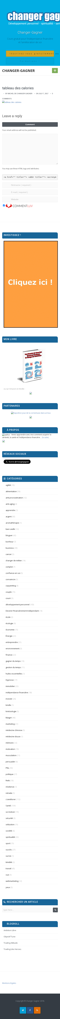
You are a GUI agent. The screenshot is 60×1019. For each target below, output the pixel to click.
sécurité (9, 818)
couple (9, 592)
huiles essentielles (14, 673)
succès (9, 849)
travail (8, 868)
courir (8, 598)
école (8, 617)
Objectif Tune (9, 936)
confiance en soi (13, 573)
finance (9, 654)
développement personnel (17, 604)
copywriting (11, 585)
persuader (10, 761)
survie (8, 856)
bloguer (9, 535)
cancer (9, 554)
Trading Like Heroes (12, 949)
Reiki (8, 780)
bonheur (9, 541)
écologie (9, 623)
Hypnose (10, 680)
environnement (12, 648)
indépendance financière (17, 692)
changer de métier (14, 560)
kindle (8, 705)
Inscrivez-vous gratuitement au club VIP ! (32, 54)
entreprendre (12, 642)
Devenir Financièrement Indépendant (22, 610)
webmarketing (12, 881)
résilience (10, 786)
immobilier (10, 686)
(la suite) (45, 437)
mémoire (10, 742)
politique (9, 774)
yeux (8, 887)
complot (9, 566)
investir (9, 698)
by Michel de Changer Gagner (18, 93)
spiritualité (10, 837)
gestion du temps (13, 667)
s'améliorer (11, 799)
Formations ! (30, 61)
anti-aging (10, 504)
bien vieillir (10, 529)
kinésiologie (11, 711)
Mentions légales (9, 983)
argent (9, 516)
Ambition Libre (10, 930)
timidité (9, 862)
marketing (10, 724)
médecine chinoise (14, 730)
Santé (8, 805)
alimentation (11, 491)
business (10, 548)
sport (8, 843)
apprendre (10, 510)
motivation (10, 749)
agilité (8, 485)
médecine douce (13, 736)
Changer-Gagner (30, 32)
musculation (11, 755)
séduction (10, 824)
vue (7, 874)
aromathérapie (12, 522)
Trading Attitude (11, 943)
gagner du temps (13, 661)
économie (10, 629)
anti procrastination (14, 497)
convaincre (10, 579)
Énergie (9, 636)
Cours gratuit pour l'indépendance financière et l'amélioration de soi (30, 40)
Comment (30, 124)
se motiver (10, 812)
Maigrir (9, 717)
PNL (7, 768)
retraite (9, 793)
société (9, 830)
